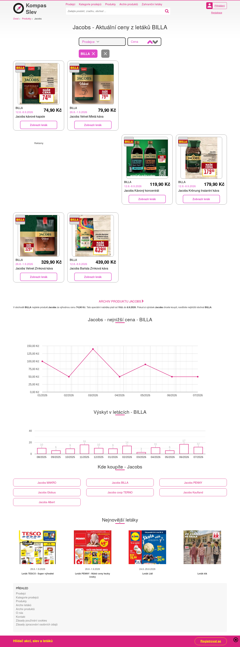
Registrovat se (210, 641)
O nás (19, 613)
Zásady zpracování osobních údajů (37, 624)
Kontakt (20, 616)
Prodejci (70, 4)
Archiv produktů (128, 4)
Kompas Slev (36, 8)
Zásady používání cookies (31, 620)
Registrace (216, 12)
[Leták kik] (202, 547)
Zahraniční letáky (152, 4)
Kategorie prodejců (90, 4)
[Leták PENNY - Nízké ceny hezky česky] (92, 547)
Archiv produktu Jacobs (120, 301)
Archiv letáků (23, 605)
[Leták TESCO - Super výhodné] (37, 547)
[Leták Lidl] (147, 547)
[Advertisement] (65, 171)
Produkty (110, 4)
